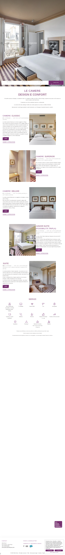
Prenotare (56, 83)
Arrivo (10, 81)
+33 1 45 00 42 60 (5, 545)
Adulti (41, 81)
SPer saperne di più (54, 552)
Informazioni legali (33, 552)
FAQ (28, 552)
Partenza (25, 81)
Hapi (43, 552)
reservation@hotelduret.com (8, 547)
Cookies (40, 552)
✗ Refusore (58, 550)
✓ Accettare (49, 550)
